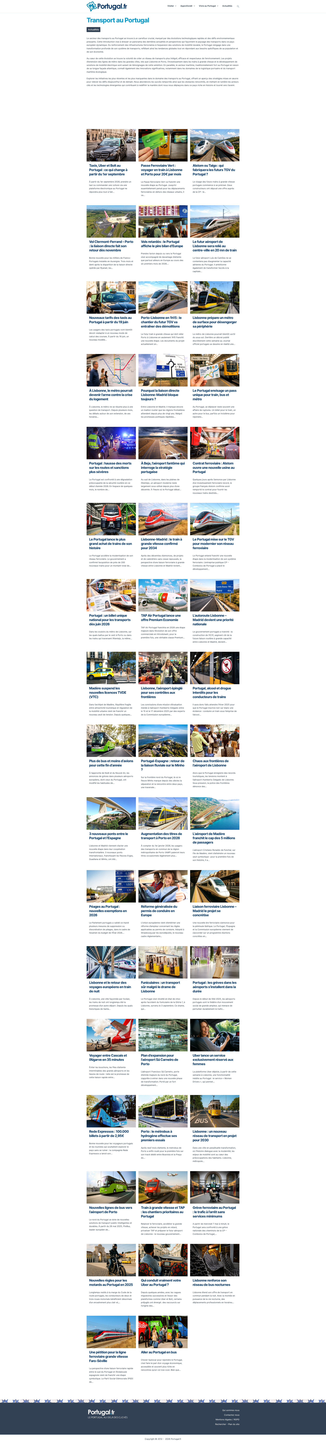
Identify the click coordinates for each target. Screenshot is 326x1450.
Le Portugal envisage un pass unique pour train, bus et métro (214, 395)
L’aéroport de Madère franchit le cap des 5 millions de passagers (214, 838)
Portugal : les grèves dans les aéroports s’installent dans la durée (214, 987)
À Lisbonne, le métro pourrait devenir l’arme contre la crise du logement (110, 395)
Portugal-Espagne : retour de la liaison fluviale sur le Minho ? (162, 765)
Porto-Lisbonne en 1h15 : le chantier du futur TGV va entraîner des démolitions (161, 322)
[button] (175, 6)
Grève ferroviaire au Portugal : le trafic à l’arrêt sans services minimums (214, 1212)
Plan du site (233, 1424)
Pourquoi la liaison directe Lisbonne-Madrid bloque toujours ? (160, 395)
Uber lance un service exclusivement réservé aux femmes (213, 1059)
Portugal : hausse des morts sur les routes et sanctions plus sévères (110, 467)
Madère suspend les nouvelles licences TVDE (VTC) (107, 692)
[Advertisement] (163, 108)
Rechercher (220, 1424)
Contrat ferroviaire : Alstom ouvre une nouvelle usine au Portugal (213, 467)
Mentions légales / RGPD (227, 1419)
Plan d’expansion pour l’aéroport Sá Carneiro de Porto (159, 1059)
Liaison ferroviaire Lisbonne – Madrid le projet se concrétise (214, 911)
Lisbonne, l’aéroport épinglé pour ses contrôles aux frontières (161, 692)
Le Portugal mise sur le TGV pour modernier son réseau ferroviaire (213, 543)
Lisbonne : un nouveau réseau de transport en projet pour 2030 (214, 1135)
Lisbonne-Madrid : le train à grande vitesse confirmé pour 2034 (161, 543)
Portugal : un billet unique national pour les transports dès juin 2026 (110, 619)
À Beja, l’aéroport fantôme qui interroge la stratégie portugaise (163, 467)
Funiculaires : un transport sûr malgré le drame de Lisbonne (160, 987)
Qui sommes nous (230, 1410)
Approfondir (186, 6)
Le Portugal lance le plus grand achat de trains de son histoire (110, 543)
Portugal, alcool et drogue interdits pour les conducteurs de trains (212, 692)
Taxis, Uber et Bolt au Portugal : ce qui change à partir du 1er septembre (108, 170)
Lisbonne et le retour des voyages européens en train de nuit (110, 987)
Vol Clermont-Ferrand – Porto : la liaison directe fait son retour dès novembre (111, 246)
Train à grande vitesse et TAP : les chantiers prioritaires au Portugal (163, 1212)
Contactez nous (231, 1415)
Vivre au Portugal (207, 6)
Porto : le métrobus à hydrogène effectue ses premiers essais (159, 1135)
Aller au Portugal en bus (159, 1352)
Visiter (170, 6)
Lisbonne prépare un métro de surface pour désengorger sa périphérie (215, 322)
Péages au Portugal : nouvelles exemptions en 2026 (108, 911)
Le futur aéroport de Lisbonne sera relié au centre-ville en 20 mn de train (215, 246)
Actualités (227, 6)
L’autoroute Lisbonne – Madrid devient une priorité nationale (213, 619)
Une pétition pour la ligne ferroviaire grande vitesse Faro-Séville (108, 1356)
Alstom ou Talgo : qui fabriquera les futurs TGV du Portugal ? (214, 170)
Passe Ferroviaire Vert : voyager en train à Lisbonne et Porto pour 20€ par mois (161, 170)
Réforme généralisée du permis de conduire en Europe (159, 911)
